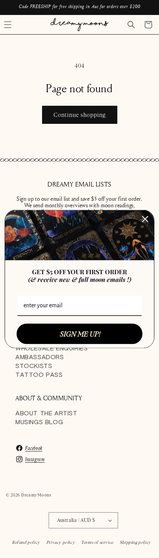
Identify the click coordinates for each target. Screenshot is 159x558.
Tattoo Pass (39, 375)
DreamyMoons (36, 495)
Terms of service (97, 542)
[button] (131, 24)
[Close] (145, 219)
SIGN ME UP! (79, 334)
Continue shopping (80, 115)
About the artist (46, 413)
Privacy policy (60, 542)
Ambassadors (39, 357)
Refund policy (26, 542)
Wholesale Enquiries (51, 348)
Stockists (33, 366)
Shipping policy (135, 542)
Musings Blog (39, 422)
